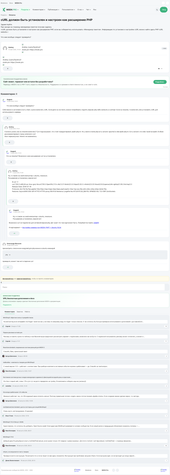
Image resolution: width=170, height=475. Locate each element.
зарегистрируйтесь (24, 279)
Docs (11, 3)
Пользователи (67, 10)
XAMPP (96, 223)
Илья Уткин (9, 416)
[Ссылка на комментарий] (161, 118)
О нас (80, 10)
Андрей (9, 99)
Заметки (20, 311)
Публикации (53, 10)
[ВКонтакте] (159, 68)
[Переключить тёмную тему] (157, 10)
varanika (8, 386)
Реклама (165, 87)
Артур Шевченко (11, 356)
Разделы (24, 10)
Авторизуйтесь (8, 279)
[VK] (167, 3)
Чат (87, 10)
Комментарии (38, 10)
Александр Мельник (14, 243)
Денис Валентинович (12, 460)
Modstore (4, 3)
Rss (94, 10)
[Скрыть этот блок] (167, 78)
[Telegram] (163, 3)
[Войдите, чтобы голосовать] (5, 68)
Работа (27, 311)
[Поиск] (167, 287)
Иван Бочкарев (11, 371)
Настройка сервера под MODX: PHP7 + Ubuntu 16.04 (41, 227)
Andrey (11, 47)
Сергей (8, 326)
